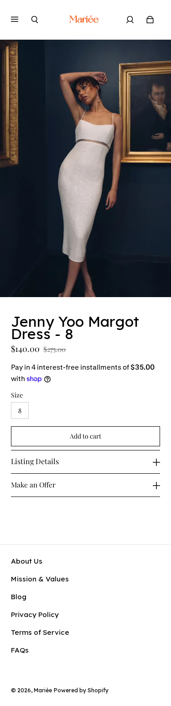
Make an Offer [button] (33, 484)
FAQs (20, 650)
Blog (18, 596)
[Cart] (150, 20)
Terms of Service (40, 632)
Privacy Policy (35, 614)
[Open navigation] (21, 20)
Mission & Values (40, 579)
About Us (26, 561)
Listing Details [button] (35, 461)
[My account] (130, 20)
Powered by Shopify (81, 690)
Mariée (43, 690)
